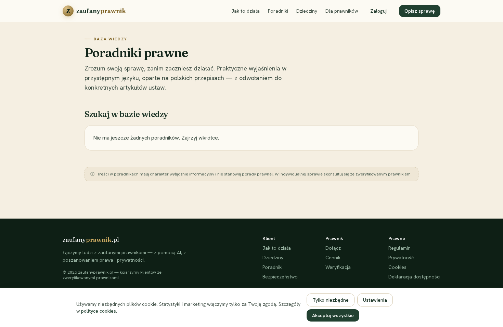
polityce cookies (98, 311)
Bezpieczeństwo (280, 277)
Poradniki (278, 11)
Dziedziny (306, 11)
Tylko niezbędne (330, 300)
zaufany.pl (91, 240)
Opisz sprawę (419, 11)
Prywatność (401, 257)
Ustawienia (375, 300)
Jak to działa (245, 11)
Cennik (332, 257)
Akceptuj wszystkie (333, 315)
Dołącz (333, 248)
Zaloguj (378, 11)
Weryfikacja (338, 267)
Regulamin (399, 248)
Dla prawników (341, 11)
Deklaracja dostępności (414, 277)
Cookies (397, 267)
